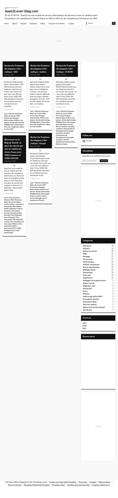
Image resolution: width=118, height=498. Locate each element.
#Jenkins (38, 126)
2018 (84, 326)
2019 (84, 323)
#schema (65, 126)
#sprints (66, 139)
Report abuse (105, 482)
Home (6, 23)
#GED (12, 129)
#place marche (68, 124)
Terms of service (15, 485)
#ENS (19, 228)
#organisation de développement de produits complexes (65, 131)
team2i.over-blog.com (21, 11)
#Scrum (58, 126)
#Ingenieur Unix (13, 217)
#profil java (8, 211)
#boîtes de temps (61, 144)
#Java (85, 291)
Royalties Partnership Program (37, 485)
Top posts (83, 482)
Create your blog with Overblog (62, 482)
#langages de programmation (94, 280)
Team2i (14, 23)
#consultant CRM (10, 219)
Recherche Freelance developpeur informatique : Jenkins (40, 69)
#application (15, 127)
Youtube (23, 23)
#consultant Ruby (16, 213)
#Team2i (12, 113)
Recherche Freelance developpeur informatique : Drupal (40, 140)
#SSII (18, 116)
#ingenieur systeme (15, 208)
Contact (71, 23)
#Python (86, 294)
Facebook (33, 23)
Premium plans (58, 485)
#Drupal (41, 200)
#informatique (8, 120)
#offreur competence (17, 204)
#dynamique (19, 124)
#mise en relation (35, 196)
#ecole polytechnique (17, 122)
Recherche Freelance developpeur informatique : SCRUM (66, 69)
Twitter (42, 23)
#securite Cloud (9, 215)
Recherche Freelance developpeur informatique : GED (14, 69)
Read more (9, 109)
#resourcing (8, 118)
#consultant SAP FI (10, 228)
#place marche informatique (94, 307)
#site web (7, 127)
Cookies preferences (101, 485)
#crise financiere (14, 197)
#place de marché (10, 116)
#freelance (18, 113)
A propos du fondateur (57, 23)
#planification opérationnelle (65, 142)
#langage (16, 118)
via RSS (89, 141)
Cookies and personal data (78, 485)
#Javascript (87, 289)
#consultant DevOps (91, 299)
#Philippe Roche (9, 124)
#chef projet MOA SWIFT (93, 296)
